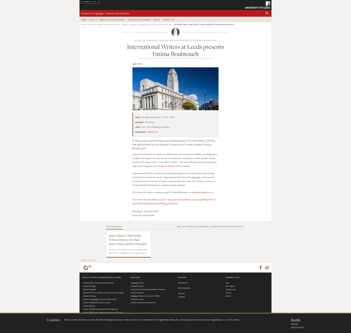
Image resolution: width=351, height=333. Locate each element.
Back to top (87, 260)
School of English (89, 289)
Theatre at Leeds (137, 299)
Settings (294, 323)
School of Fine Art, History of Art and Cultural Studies (103, 292)
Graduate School (137, 286)
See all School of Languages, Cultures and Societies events (209, 226)
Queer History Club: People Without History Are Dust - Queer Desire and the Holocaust (128, 239)
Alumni (228, 296)
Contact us (168, 19)
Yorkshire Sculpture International (143, 302)
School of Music (89, 305)
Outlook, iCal (151, 131)
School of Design (89, 286)
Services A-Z (183, 282)
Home (83, 19)
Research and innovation (112, 19)
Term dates (230, 286)
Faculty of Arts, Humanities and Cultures (100, 24)
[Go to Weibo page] (267, 268)
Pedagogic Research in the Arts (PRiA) (145, 296)
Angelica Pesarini (167, 166)
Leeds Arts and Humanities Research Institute (148, 289)
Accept (295, 319)
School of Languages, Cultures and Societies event (162, 40)
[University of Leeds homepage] (257, 5)
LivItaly (186, 154)
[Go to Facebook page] (260, 268)
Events (124, 24)
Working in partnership (139, 19)
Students (181, 296)
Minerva (181, 293)
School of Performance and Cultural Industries (100, 309)
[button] (267, 13)
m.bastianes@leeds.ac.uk (201, 192)
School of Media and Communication (97, 302)
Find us (228, 292)
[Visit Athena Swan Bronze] (88, 268)
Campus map (231, 289)
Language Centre (137, 282)
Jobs (227, 282)
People (156, 19)
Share (139, 63)
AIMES (198, 154)
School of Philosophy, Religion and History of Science (103, 312)
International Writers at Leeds (146, 154)
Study (92, 19)
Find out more (297, 326)
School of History (89, 296)
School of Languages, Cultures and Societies (105, 13)
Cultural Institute (137, 292)
